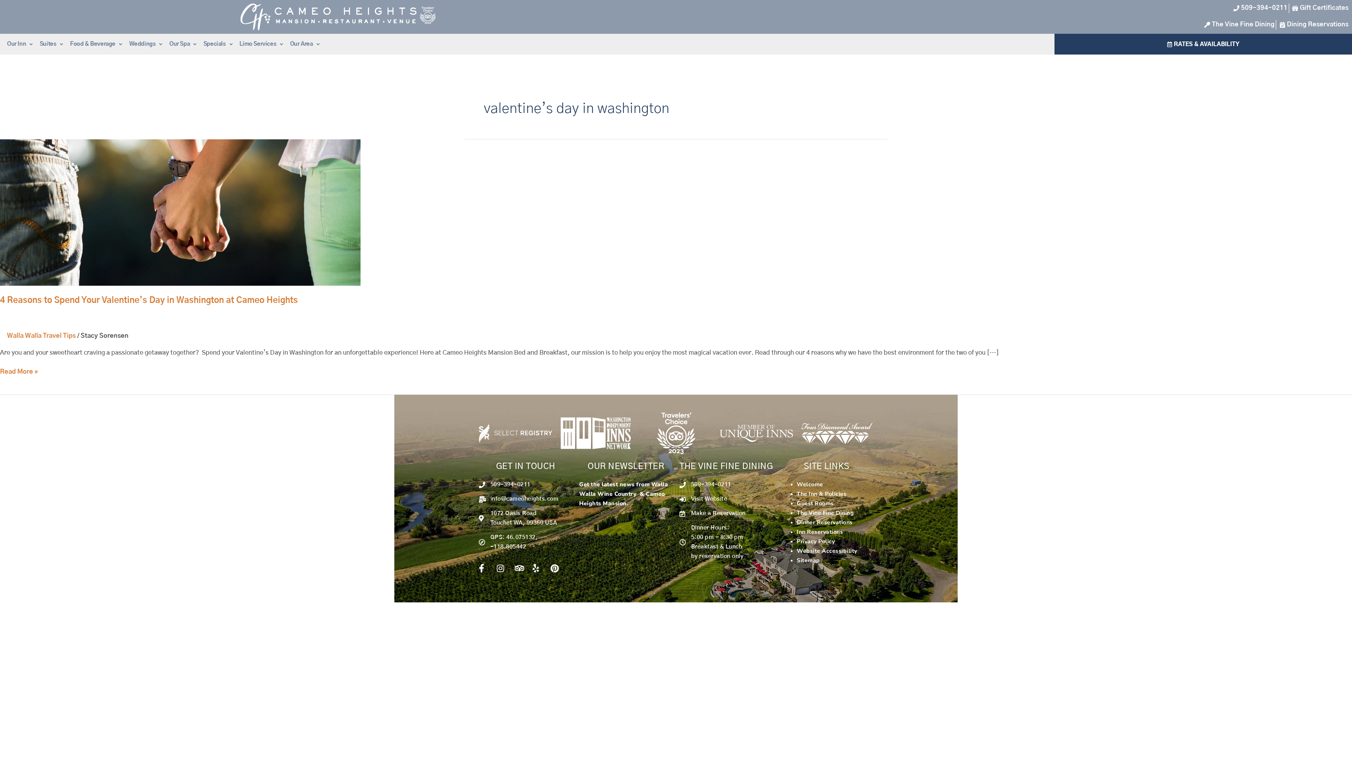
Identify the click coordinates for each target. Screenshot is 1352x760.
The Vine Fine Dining (825, 513)
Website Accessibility (827, 551)
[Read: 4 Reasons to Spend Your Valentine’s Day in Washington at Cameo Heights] (180, 212)
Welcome (810, 484)
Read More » (19, 371)
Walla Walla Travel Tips (41, 336)
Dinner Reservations (825, 522)
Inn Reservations (820, 532)
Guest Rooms (815, 503)
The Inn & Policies (821, 494)
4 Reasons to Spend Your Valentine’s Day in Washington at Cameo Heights (149, 300)
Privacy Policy (816, 541)
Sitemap (808, 560)
